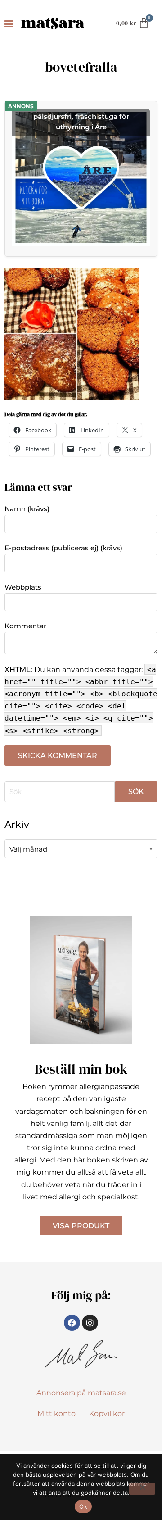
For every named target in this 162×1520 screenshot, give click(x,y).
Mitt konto (56, 1413)
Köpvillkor (107, 1413)
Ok (83, 1506)
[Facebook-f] (72, 1323)
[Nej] (142, 1489)
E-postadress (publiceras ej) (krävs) (63, 548)
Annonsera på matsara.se (81, 1392)
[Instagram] (90, 1323)
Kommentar (25, 626)
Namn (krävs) (27, 508)
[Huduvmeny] (10, 23)
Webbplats (22, 587)
